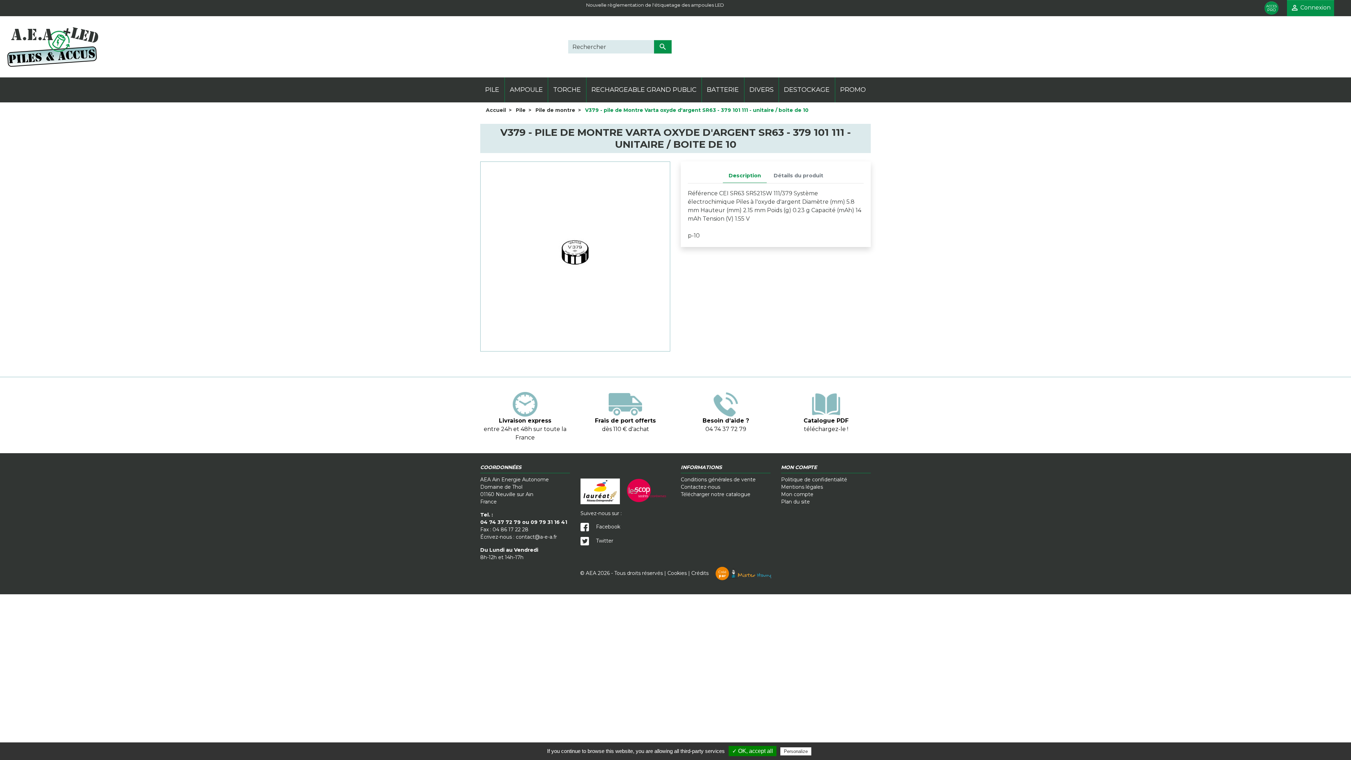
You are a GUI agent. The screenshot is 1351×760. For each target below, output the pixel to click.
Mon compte (797, 494)
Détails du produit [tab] (798, 175)
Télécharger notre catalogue (715, 494)
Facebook (607, 527)
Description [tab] (745, 175)
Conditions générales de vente (718, 479)
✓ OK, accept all (752, 751)
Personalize (796, 751)
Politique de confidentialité (814, 479)
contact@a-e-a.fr (536, 537)
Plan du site (795, 502)
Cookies (677, 573)
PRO (1271, 8)
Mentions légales (802, 487)
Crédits (709, 573)
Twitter (604, 541)
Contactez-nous (700, 487)
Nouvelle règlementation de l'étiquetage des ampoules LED (655, 5)
